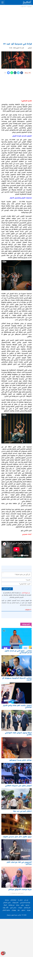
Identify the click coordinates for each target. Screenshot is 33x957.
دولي (22, 905)
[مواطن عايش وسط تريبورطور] (16, 747)
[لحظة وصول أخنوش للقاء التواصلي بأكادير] (16, 720)
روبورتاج (14, 910)
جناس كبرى (13, 907)
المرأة (5, 905)
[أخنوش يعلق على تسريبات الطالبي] (16, 773)
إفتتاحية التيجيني (25, 902)
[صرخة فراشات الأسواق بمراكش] (16, 877)
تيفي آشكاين (7, 902)
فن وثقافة (11, 905)
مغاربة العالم (6, 910)
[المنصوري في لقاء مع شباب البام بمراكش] (16, 849)
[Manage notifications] (4, 953)
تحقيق (23, 910)
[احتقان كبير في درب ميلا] (16, 798)
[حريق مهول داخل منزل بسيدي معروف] (16, 824)
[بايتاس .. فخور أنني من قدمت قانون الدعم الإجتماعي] (16, 638)
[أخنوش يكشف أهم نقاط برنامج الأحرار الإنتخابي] (16, 693)
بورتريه (28, 910)
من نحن (26, 900)
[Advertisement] (16, 24)
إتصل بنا (20, 900)
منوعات (20, 907)
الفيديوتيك (15, 902)
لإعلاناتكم (13, 900)
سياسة (7, 900)
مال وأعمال (27, 907)
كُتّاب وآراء (5, 907)
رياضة (17, 905)
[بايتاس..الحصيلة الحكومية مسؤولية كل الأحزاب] (16, 665)
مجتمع (27, 905)
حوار (19, 910)
